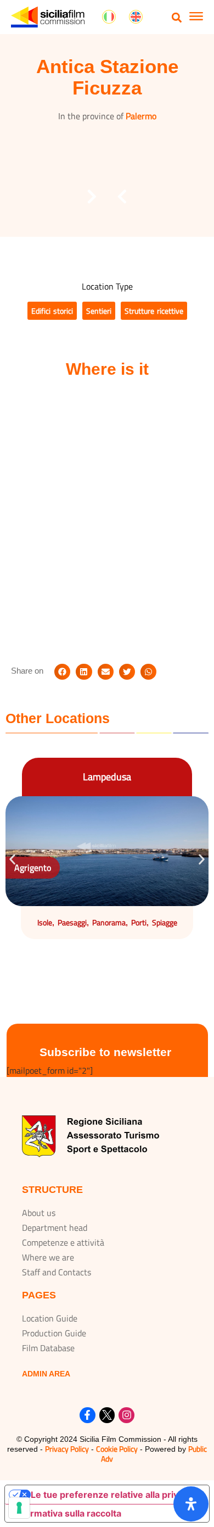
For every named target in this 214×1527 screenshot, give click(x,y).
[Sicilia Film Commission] (48, 17)
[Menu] (196, 17)
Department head (54, 1227)
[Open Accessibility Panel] (191, 1504)
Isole (44, 922)
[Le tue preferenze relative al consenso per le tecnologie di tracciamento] (19, 1507)
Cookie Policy (117, 1448)
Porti (139, 922)
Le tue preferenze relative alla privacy (112, 1494)
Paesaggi (72, 922)
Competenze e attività (63, 1242)
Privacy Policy (67, 1448)
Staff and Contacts (56, 1272)
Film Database (48, 1347)
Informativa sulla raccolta (67, 1513)
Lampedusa (107, 776)
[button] (177, 17)
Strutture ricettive (154, 310)
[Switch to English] (135, 17)
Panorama (109, 922)
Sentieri (98, 310)
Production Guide (54, 1333)
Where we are (48, 1257)
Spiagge (164, 922)
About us (38, 1212)
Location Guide (49, 1318)
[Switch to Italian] (109, 17)
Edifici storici (52, 310)
